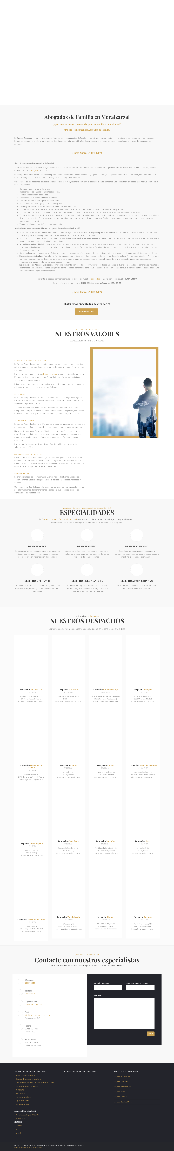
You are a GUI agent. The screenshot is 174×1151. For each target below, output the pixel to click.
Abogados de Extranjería (122, 1077)
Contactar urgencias (33, 1004)
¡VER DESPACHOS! (86, 312)
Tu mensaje (98, 996)
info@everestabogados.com (37, 1015)
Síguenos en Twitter (22, 1101)
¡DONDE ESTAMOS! (11, 80)
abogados (95, 279)
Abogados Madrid (49, 374)
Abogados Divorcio (120, 1092)
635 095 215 (20, 1094)
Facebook (19, 1126)
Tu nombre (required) (101, 983)
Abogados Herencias (120, 1097)
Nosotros (103, 5)
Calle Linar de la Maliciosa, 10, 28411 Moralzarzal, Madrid (35, 1083)
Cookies (39, 1147)
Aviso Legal (32, 1147)
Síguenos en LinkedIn (23, 1104)
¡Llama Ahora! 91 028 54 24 (87, 153)
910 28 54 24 (20, 1090)
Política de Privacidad (21, 1147)
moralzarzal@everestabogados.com (130, 5)
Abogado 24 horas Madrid (122, 1087)
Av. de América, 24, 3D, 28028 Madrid (28, 1115)
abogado (34, 170)
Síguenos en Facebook (23, 1097)
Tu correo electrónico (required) (137, 983)
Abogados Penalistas (121, 1082)
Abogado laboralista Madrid (123, 1102)
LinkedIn (19, 1133)
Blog (111, 5)
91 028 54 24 (153, 5)
